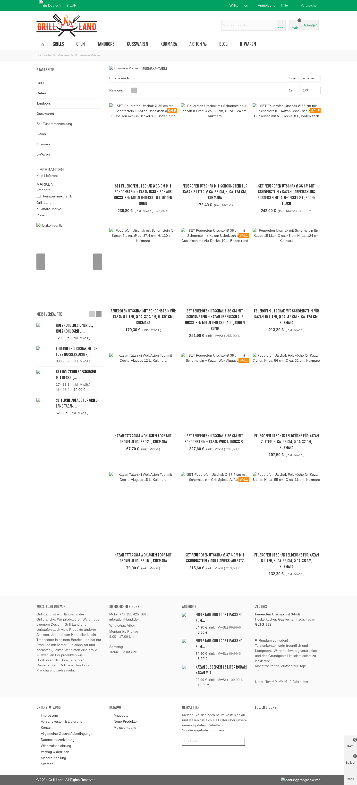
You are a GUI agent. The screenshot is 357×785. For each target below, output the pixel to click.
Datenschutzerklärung (58, 740)
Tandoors (106, 44)
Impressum (49, 715)
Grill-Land (43, 202)
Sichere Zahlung (53, 758)
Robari (41, 215)
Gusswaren (137, 44)
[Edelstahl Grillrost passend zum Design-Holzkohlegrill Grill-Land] (187, 614)
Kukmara (169, 44)
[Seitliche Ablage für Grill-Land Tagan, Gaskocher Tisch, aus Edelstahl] (44, 399)
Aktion (41, 134)
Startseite (45, 69)
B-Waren (248, 44)
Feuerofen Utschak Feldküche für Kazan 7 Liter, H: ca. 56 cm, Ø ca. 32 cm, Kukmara (286, 441)
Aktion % (198, 44)
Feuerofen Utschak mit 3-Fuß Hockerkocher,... (76, 351)
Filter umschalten (302, 78)
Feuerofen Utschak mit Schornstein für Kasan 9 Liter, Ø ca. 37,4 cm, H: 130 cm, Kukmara (143, 317)
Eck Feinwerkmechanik (54, 196)
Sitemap (47, 764)
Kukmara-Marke (48, 209)
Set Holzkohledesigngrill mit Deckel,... (77, 374)
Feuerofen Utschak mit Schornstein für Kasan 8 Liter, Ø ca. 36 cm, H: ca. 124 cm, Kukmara (214, 192)
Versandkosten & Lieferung (61, 721)
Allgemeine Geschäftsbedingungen (67, 734)
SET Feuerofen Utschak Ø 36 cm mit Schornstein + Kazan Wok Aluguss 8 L (215, 438)
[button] (286, 5)
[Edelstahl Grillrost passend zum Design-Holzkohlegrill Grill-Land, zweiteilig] (187, 640)
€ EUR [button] (71, 5)
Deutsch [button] (54, 5)
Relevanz (117, 90)
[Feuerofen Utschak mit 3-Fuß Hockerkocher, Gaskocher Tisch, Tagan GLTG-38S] (44, 348)
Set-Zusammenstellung (54, 124)
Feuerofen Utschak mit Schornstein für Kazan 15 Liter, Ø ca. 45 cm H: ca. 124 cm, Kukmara (286, 317)
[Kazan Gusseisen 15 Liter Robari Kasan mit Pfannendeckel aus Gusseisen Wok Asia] (187, 666)
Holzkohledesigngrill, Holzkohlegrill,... (74, 328)
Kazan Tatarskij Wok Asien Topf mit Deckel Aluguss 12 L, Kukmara (143, 438)
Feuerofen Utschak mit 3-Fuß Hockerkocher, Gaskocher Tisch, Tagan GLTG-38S (285, 619)
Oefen (41, 93)
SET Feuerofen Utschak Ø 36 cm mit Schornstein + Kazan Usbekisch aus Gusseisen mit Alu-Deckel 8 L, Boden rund (143, 195)
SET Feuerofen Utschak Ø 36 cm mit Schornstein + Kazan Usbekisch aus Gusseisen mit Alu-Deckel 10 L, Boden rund (215, 320)
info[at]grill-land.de (123, 619)
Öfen (80, 44)
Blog (223, 44)
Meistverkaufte (49, 314)
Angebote (189, 607)
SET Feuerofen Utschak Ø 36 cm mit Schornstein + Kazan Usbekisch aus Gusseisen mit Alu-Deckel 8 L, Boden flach (286, 195)
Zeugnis (261, 607)
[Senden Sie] (240, 741)
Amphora (43, 190)
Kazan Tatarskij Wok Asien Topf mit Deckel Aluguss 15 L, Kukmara (143, 558)
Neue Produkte (125, 721)
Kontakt (46, 727)
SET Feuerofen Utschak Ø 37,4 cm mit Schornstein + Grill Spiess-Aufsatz (215, 558)
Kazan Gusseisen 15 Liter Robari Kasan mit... (221, 670)
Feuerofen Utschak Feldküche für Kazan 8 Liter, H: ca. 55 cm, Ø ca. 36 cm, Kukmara (286, 561)
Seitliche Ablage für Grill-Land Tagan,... (77, 403)
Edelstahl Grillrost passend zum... (219, 617)
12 (291, 90)
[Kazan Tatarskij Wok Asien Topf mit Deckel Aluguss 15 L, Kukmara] (143, 511)
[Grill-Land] (66, 25)
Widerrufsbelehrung (56, 746)
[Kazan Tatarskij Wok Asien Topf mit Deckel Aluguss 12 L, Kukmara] (143, 392)
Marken (44, 184)
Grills (58, 44)
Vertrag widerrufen (55, 752)
